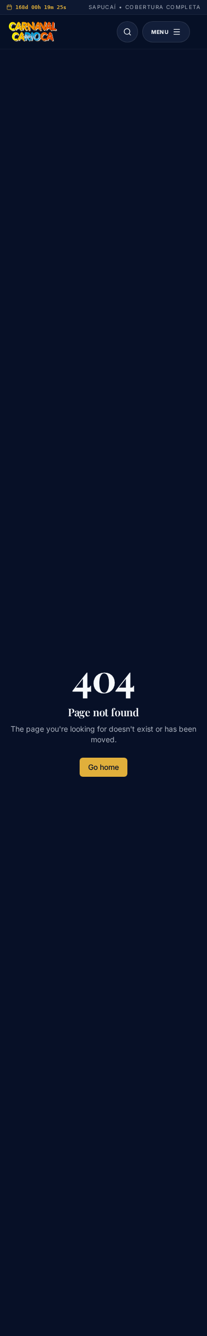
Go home (103, 766)
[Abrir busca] (127, 31)
